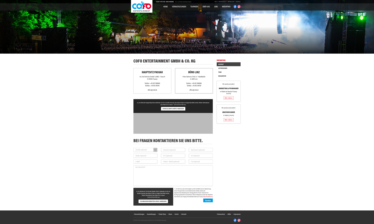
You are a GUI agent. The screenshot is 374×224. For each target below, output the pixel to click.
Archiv (177, 214)
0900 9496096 (170, 1)
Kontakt (238, 1)
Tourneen (194, 6)
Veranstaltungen (179, 6)
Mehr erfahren (228, 98)
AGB (216, 1)
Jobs (216, 6)
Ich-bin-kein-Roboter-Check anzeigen (153, 201)
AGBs (229, 214)
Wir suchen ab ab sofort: (229, 108)
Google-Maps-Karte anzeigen (173, 108)
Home (165, 6)
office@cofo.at (193, 90)
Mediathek (226, 6)
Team (219, 72)
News (170, 214)
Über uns (206, 6)
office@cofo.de (152, 90)
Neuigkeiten (222, 76)
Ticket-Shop (162, 214)
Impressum (231, 1)
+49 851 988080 (155, 83)
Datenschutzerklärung (180, 104)
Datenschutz (222, 1)
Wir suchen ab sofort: (228, 84)
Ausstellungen (151, 214)
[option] (187, 27)
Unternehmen (222, 68)
